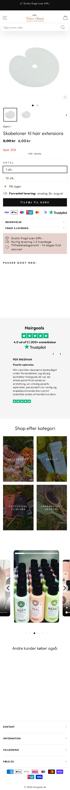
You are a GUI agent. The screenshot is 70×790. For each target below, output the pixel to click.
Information (12, 738)
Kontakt (9, 726)
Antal (8, 162)
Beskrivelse (13, 222)
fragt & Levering (16, 228)
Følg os (8, 761)
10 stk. (10, 178)
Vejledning (11, 749)
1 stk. (9, 169)
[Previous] (53, 354)
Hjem (6, 126)
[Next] (60, 354)
